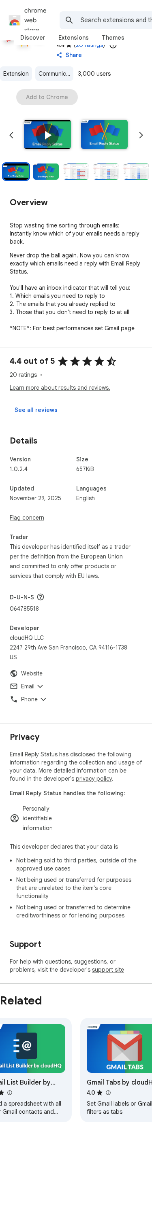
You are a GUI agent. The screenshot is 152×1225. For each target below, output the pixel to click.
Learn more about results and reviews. (60, 387)
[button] (47, 135)
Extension (16, 73)
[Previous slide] (11, 135)
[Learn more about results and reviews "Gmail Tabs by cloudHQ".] (108, 1092)
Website (32, 673)
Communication (56, 73)
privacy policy (94, 778)
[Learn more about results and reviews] (40, 596)
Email (27, 686)
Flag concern (27, 517)
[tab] (33, 37)
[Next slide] (141, 135)
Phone (29, 699)
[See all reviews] (36, 410)
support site (108, 969)
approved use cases (43, 868)
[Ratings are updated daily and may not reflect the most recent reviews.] (113, 45)
